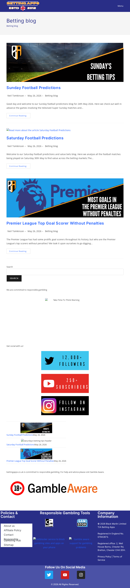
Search (9, 266)
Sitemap (9, 544)
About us (9, 525)
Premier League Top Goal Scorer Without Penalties (55, 223)
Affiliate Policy (12, 530)
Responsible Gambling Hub (12, 540)
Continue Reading (19, 115)
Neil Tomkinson (15, 95)
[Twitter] (49, 575)
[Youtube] (65, 575)
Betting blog (51, 95)
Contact (8, 534)
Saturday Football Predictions (34, 138)
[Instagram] (81, 575)
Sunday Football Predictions (33, 87)
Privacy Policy (104, 556)
